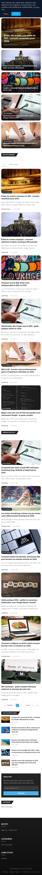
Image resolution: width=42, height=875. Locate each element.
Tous (4, 164)
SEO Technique (13, 164)
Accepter (16, 14)
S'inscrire (21, 793)
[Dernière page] (37, 705)
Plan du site (36, 872)
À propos (5, 872)
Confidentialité (26, 872)
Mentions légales (15, 872)
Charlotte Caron (5, 209)
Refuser (6, 14)
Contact (4, 858)
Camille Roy (4, 252)
